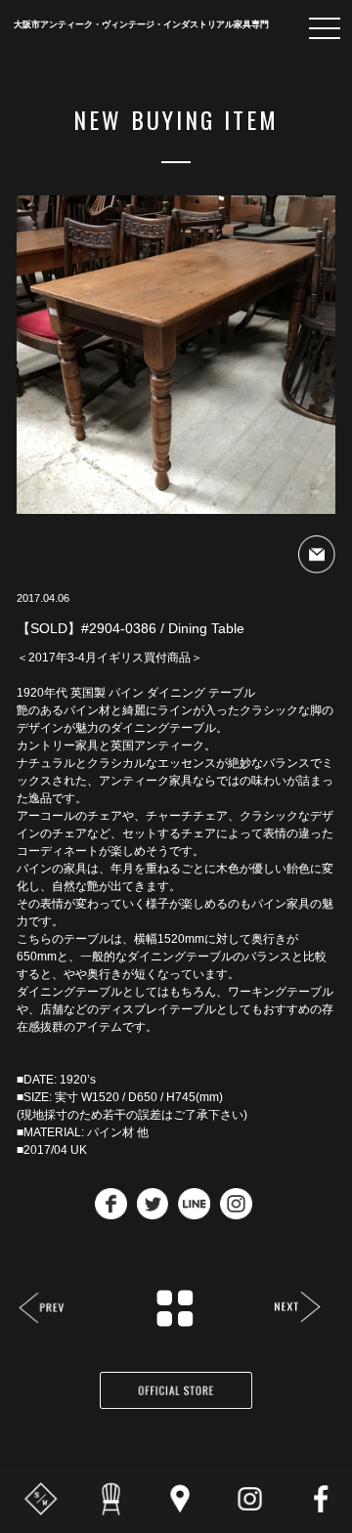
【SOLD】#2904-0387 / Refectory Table (297, 1309)
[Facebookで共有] (111, 1214)
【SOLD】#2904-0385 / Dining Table (42, 1310)
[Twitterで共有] (153, 1214)
